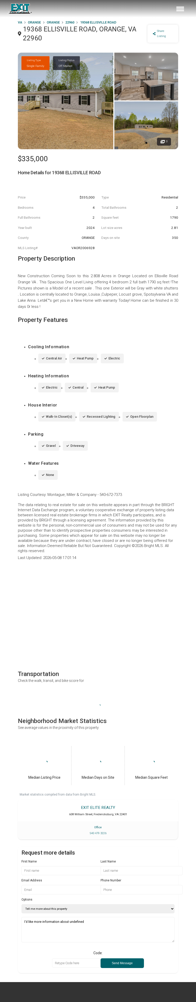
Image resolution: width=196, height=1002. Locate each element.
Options (26, 899)
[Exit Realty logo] (20, 9)
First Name (29, 861)
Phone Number (111, 880)
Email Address (31, 880)
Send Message (122, 963)
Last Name (108, 861)
